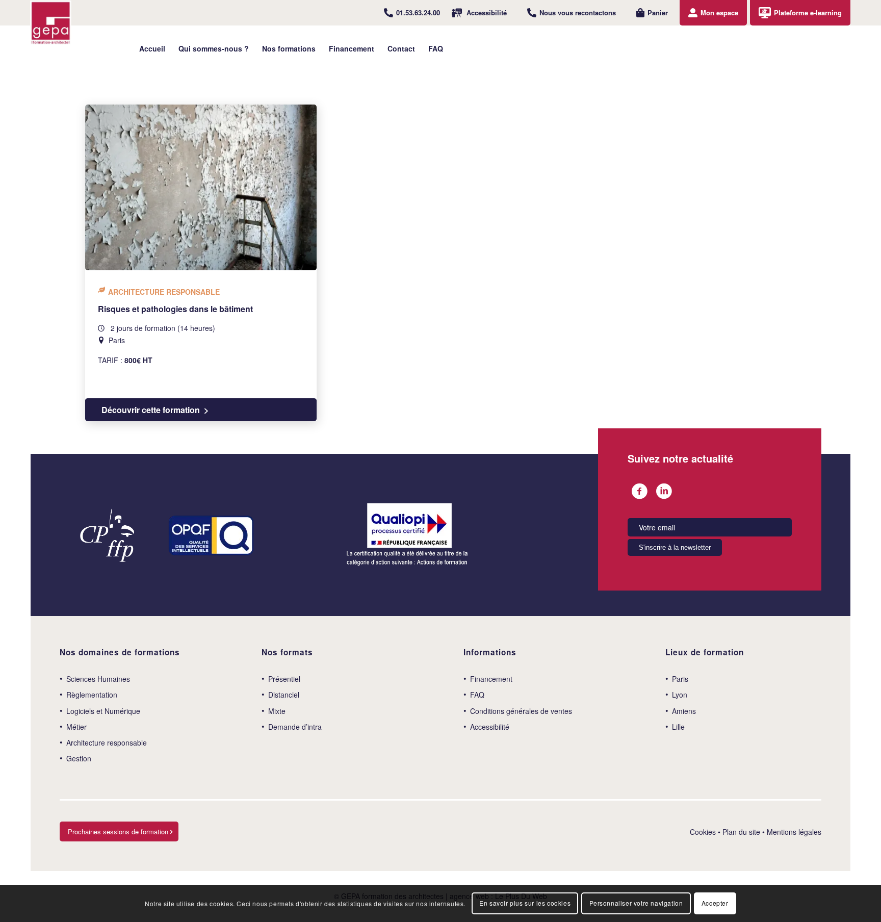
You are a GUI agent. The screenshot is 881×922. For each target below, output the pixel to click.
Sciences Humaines (98, 679)
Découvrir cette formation (150, 409)
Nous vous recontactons (577, 12)
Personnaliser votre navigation (636, 903)
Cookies (703, 832)
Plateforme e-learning (808, 12)
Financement (491, 679)
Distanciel (283, 694)
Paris (680, 679)
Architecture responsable (106, 742)
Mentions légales (794, 832)
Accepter (715, 903)
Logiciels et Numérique (103, 711)
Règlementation (91, 694)
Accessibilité (487, 12)
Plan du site (741, 832)
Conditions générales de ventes (521, 711)
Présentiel (284, 679)
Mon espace (719, 12)
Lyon (679, 694)
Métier (76, 727)
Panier (657, 12)
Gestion (78, 758)
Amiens (684, 711)
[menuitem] (412, 12)
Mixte (277, 711)
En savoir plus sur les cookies (525, 903)
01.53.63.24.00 (418, 12)
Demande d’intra (295, 727)
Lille (678, 727)
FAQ (477, 694)
